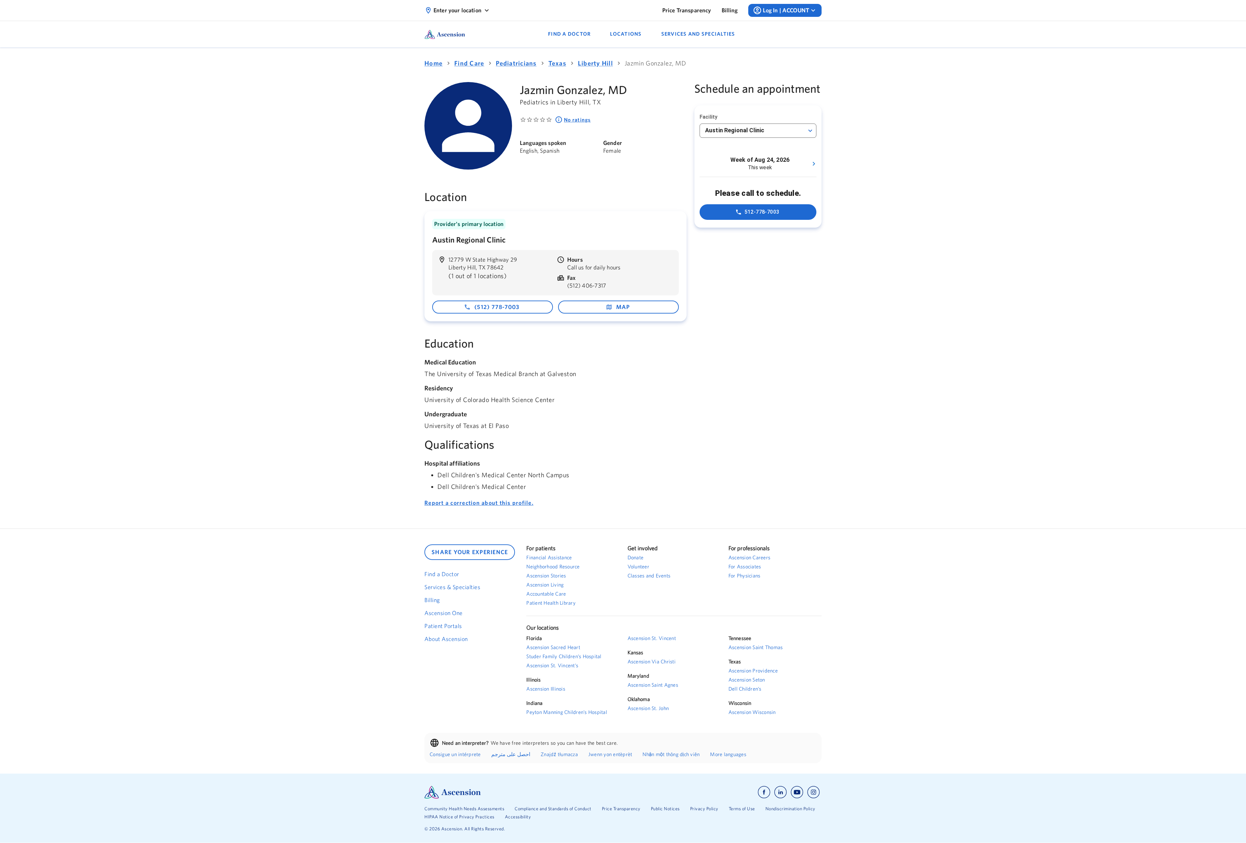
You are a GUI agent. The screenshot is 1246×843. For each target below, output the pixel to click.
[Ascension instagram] (813, 792)
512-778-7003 (761, 212)
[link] (686, 10)
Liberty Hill (595, 63)
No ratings (577, 120)
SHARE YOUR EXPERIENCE (470, 552)
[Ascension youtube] (797, 792)
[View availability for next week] (813, 163)
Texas (557, 63)
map (623, 306)
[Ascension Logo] (523, 792)
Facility (708, 117)
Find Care (469, 63)
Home (433, 63)
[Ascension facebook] (764, 792)
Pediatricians (516, 63)
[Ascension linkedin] (780, 792)
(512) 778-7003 (497, 306)
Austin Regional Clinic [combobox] (734, 130)
